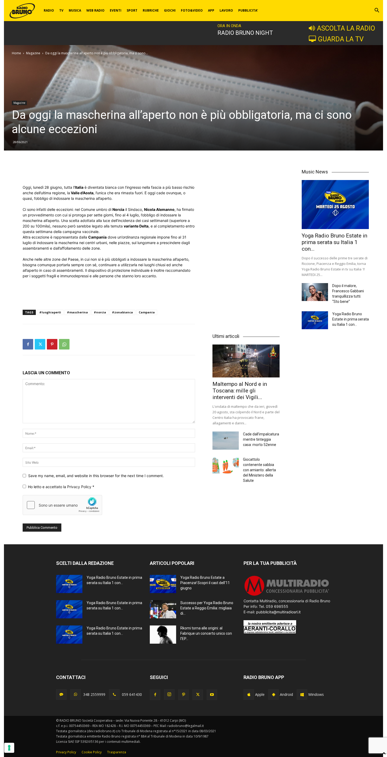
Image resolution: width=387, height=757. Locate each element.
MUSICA (75, 10)
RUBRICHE (151, 10)
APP (211, 10)
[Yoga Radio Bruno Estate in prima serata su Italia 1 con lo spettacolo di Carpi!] (335, 204)
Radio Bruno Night (245, 33)
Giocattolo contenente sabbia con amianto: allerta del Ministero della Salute (259, 470)
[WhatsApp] (64, 344)
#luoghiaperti (50, 312)
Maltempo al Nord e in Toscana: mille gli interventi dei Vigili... (239, 390)
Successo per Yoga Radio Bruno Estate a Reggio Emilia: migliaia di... (206, 608)
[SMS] (61, 694)
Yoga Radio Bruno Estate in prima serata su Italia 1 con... (334, 242)
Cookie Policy (92, 752)
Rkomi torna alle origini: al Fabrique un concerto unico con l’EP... (206, 633)
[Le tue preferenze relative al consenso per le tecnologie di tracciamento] (9, 748)
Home (16, 53)
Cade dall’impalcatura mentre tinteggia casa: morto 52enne (261, 439)
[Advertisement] (108, 171)
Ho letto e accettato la (61, 486)
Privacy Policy (79, 486)
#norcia (100, 312)
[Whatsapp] (75, 694)
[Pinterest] (52, 344)
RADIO (49, 10)
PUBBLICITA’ (248, 10)
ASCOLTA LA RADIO (346, 28)
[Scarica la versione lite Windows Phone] (302, 694)
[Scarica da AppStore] (249, 694)
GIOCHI (170, 10)
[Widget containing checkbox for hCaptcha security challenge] (62, 505)
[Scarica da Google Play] (273, 694)
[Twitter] (40, 344)
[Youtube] (212, 695)
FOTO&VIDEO (192, 10)
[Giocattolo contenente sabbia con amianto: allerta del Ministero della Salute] (225, 466)
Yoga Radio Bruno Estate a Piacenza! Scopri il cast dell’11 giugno (205, 582)
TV (61, 10)
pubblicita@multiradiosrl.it (278, 612)
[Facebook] (28, 344)
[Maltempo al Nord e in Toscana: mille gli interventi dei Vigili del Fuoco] (246, 360)
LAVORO (226, 10)
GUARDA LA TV (341, 39)
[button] (376, 10)
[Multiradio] (287, 595)
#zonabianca (122, 312)
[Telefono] (114, 694)
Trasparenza (116, 752)
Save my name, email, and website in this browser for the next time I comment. (96, 475)
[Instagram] (169, 694)
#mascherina (77, 312)
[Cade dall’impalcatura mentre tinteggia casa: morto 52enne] (225, 440)
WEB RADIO (95, 10)
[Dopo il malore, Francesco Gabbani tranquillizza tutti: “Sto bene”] (315, 292)
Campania (147, 312)
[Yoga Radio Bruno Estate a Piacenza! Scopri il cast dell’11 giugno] (163, 584)
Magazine (33, 53)
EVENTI (115, 10)
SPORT (132, 10)
